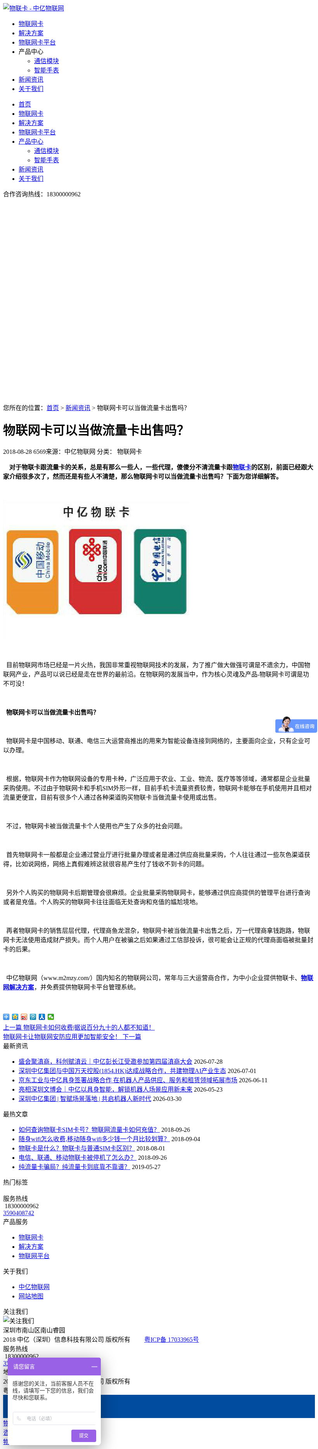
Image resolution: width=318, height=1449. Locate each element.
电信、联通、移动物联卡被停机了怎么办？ (78, 1157)
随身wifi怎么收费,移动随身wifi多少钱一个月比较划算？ (94, 1139)
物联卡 (242, 467)
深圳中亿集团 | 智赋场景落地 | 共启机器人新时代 (85, 1098)
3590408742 (18, 1213)
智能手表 (46, 70)
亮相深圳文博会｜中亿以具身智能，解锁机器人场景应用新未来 (105, 1089)
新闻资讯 (31, 79)
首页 (25, 104)
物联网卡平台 (37, 42)
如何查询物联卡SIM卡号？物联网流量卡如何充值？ (89, 1129)
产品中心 (31, 141)
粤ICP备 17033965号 (171, 1339)
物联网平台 (34, 1256)
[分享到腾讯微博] (33, 1017)
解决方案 (31, 33)
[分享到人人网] (42, 1017)
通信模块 (46, 61)
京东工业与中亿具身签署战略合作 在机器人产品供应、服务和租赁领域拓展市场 (128, 1080)
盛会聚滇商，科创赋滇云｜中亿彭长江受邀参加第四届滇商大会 (105, 1061)
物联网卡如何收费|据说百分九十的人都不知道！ (79, 1027)
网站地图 (31, 1296)
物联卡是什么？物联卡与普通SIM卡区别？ (77, 1148)
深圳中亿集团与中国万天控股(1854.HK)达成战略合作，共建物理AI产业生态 (122, 1071)
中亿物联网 (34, 1287)
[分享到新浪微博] (24, 1017)
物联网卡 (31, 24)
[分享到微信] (51, 1017)
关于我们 (31, 89)
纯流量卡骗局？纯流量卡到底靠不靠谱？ (74, 1167)
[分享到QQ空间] (15, 1017)
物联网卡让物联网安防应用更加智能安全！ (72, 1037)
